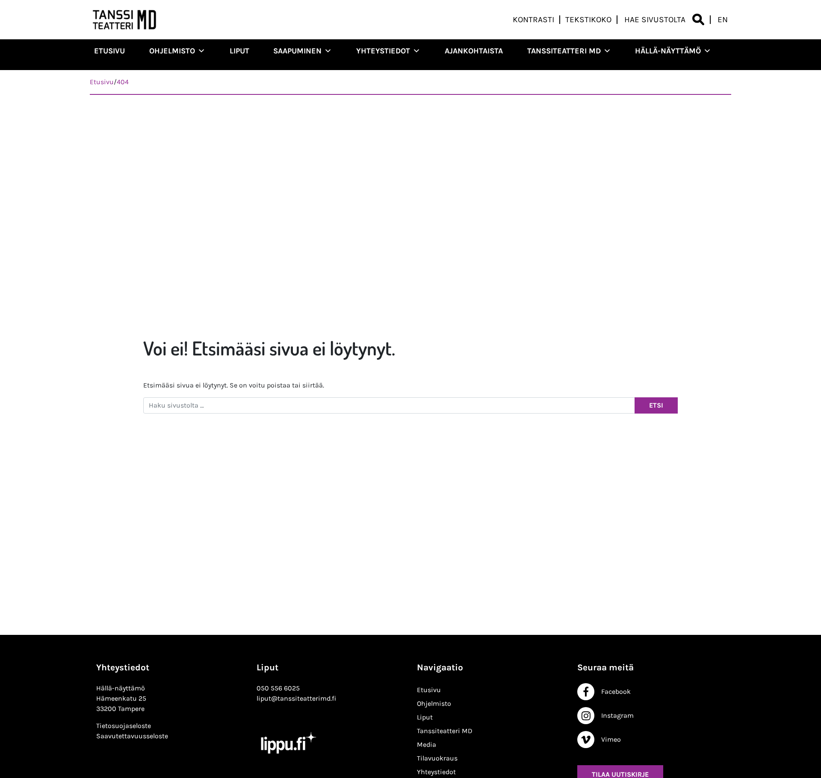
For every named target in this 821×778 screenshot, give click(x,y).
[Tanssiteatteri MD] (124, 19)
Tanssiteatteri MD (564, 51)
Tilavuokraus (437, 758)
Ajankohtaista (474, 51)
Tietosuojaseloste (123, 726)
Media (426, 744)
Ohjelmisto (172, 51)
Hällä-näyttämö (668, 51)
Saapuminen (297, 51)
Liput (239, 51)
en (723, 19)
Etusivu (109, 51)
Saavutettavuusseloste (132, 736)
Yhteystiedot (383, 51)
